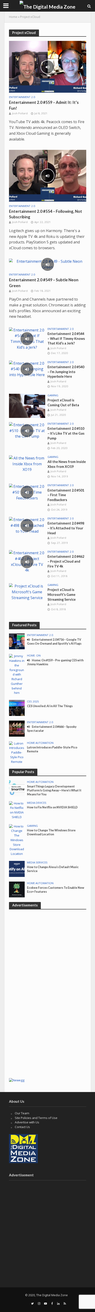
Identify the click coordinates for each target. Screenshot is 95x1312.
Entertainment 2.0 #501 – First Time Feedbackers (66, 495)
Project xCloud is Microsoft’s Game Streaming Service (62, 594)
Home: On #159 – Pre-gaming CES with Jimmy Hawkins (55, 662)
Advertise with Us (27, 1122)
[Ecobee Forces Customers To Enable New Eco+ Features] (17, 889)
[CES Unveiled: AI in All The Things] (17, 707)
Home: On (34, 655)
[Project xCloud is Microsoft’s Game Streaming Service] (27, 591)
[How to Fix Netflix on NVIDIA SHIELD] (17, 810)
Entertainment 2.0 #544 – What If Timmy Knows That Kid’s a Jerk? (66, 338)
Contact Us (22, 1127)
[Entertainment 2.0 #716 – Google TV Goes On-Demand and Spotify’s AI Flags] (17, 641)
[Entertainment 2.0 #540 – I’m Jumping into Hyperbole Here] (27, 368)
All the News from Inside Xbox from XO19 (67, 464)
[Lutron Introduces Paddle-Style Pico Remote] (17, 752)
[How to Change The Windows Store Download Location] (17, 840)
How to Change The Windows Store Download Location (51, 832)
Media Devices (36, 802)
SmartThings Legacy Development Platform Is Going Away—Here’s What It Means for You (54, 790)
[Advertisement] (47, 1025)
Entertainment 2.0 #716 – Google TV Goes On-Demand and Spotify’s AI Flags (54, 641)
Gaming (53, 395)
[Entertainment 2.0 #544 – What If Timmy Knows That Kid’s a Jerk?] (27, 338)
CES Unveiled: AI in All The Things (50, 706)
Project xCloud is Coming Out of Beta (63, 402)
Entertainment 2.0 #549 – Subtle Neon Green (43, 282)
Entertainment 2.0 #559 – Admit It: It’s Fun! (44, 105)
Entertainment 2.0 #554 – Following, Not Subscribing (45, 214)
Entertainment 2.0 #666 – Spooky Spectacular (52, 728)
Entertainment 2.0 (22, 97)
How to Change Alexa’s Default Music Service (53, 869)
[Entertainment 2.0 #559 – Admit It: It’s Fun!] (47, 66)
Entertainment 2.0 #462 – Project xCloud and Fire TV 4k (66, 561)
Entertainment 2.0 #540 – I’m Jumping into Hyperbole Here (66, 371)
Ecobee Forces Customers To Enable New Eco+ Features (55, 889)
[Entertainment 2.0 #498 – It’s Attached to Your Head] (27, 525)
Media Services (37, 862)
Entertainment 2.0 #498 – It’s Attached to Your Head (66, 528)
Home (13, 17)
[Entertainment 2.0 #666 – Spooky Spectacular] (17, 728)
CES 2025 (33, 701)
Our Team (22, 1113)
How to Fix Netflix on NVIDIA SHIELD (52, 807)
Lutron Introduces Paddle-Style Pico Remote (52, 749)
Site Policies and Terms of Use (36, 1118)
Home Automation (40, 743)
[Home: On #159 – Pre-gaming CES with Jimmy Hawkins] (17, 674)
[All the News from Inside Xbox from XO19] (27, 463)
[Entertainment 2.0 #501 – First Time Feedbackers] (27, 492)
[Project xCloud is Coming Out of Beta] (27, 405)
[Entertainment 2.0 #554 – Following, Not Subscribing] (47, 175)
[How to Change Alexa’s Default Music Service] (17, 868)
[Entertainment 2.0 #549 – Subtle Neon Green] (47, 264)
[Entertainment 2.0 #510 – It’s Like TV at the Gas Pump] (27, 430)
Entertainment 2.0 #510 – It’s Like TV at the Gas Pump (66, 433)
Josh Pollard (20, 113)
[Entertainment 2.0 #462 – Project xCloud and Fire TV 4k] (27, 561)
